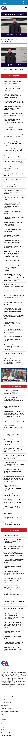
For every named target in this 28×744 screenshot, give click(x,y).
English (24, 2)
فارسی (17, 2)
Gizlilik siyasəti (5, 730)
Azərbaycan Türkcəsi (5, 2)
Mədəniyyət (5, 705)
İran (2, 714)
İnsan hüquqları (6, 708)
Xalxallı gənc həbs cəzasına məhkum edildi (10, 40)
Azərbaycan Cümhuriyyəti (9, 711)
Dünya (3, 699)
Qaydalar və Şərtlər (7, 733)
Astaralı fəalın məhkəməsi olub (14, 69)
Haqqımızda (5, 727)
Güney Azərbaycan (7, 696)
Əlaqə (3, 724)
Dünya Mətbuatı (6, 702)
